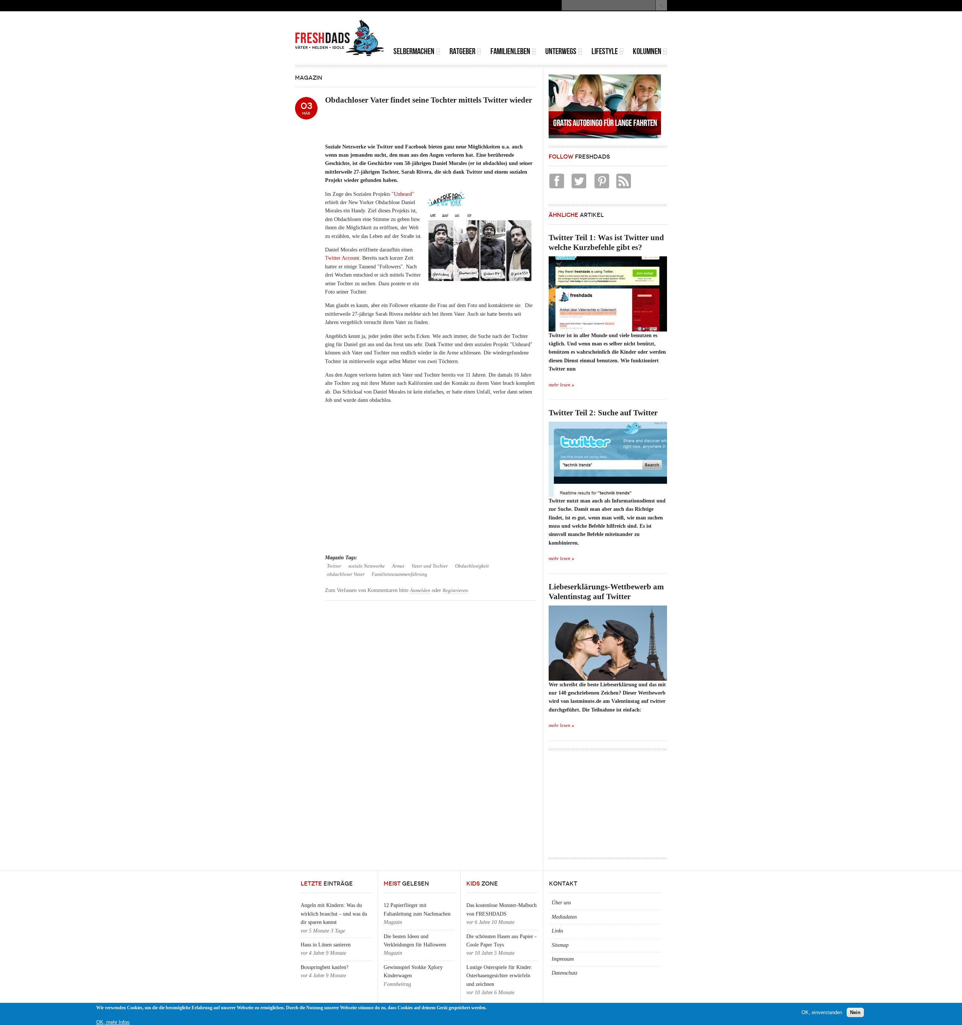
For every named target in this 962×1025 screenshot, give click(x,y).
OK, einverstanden (822, 1012)
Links (557, 931)
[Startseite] (339, 38)
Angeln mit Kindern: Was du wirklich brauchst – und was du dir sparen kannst (334, 913)
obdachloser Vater (346, 574)
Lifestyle (604, 51)
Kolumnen (647, 51)
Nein (855, 1012)
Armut (398, 566)
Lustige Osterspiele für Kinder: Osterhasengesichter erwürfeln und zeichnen (499, 975)
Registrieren (455, 590)
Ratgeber (462, 51)
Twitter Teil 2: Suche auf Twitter (603, 412)
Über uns (561, 902)
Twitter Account (342, 258)
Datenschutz (564, 973)
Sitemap (560, 945)
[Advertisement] (579, 30)
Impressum (563, 959)
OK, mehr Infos (113, 1022)
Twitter (334, 566)
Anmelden (420, 590)
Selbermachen (413, 51)
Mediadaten (564, 917)
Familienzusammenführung (399, 574)
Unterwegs (560, 51)
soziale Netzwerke (366, 566)
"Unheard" (403, 194)
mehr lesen (559, 385)
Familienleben (510, 51)
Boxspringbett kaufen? (324, 967)
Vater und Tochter (429, 566)
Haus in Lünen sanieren (326, 945)
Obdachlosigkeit (472, 566)
